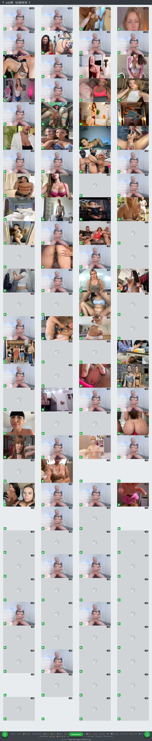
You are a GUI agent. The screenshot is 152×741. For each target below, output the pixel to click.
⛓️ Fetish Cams (43, 736)
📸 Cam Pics (98, 736)
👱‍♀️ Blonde (60, 734)
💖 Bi (108, 734)
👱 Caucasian (26, 734)
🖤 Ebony (12, 734)
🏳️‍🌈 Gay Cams (124, 734)
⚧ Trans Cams (133, 734)
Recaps (78, 739)
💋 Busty (95, 734)
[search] (147, 734)
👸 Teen (53, 734)
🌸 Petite (88, 734)
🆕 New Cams (115, 734)
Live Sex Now (76, 734)
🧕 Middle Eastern (37, 734)
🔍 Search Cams (108, 736)
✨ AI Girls (52, 736)
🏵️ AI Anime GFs (61, 736)
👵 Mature (46, 734)
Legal (89, 739)
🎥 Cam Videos (90, 736)
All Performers (84, 739)
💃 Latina (19, 734)
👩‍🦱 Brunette (67, 734)
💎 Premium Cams (144, 734)
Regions (71, 739)
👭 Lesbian (102, 734)
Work (74, 739)
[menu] (5, 734)
